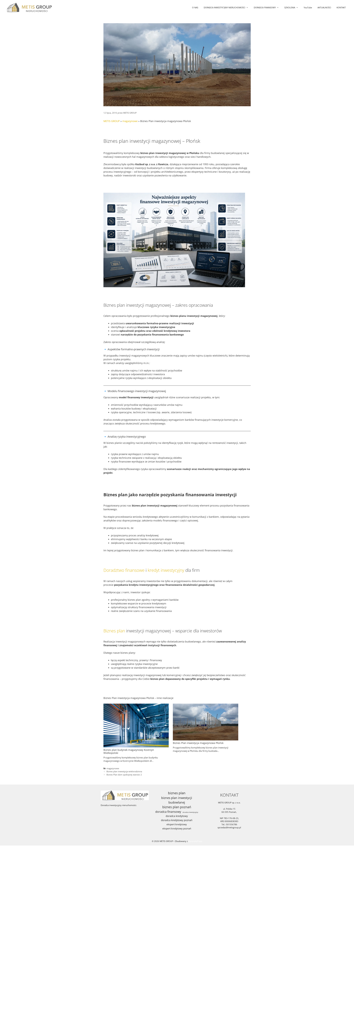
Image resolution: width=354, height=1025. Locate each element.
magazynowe (130, 121)
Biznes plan (114, 631)
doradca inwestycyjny (190, 812)
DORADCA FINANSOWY (265, 7)
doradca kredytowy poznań (176, 820)
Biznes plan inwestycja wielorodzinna (124, 771)
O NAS (195, 7)
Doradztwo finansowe (124, 570)
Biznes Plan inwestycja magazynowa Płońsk (198, 743)
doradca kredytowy (177, 816)
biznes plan (176, 793)
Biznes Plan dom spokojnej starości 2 (124, 774)
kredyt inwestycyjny (166, 570)
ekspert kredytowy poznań (176, 828)
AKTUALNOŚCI (324, 7)
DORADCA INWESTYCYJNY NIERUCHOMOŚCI (224, 7)
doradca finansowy (168, 812)
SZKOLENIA (289, 7)
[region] (36, 999)
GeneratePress (195, 841)
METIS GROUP (111, 121)
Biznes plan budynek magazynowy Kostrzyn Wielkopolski (128, 751)
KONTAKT (341, 7)
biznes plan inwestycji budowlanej (176, 800)
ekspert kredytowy (176, 824)
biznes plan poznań (176, 807)
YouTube (308, 7)
